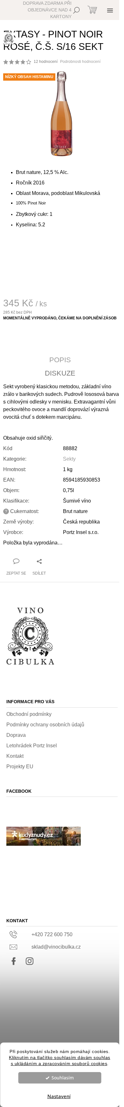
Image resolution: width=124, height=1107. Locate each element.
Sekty (69, 459)
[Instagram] (29, 961)
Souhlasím (63, 1078)
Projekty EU (19, 766)
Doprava (16, 735)
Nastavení (59, 1096)
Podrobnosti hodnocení (80, 61)
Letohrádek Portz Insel (31, 745)
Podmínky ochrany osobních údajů (45, 724)
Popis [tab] (60, 360)
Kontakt (15, 756)
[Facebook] (13, 961)
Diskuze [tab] (60, 373)
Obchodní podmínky (29, 714)
